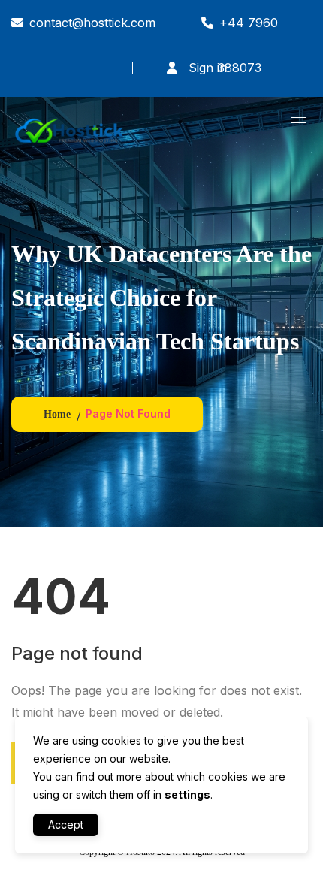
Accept (65, 824)
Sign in (206, 67)
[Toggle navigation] (296, 122)
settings (187, 794)
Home (57, 414)
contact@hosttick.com (92, 22)
